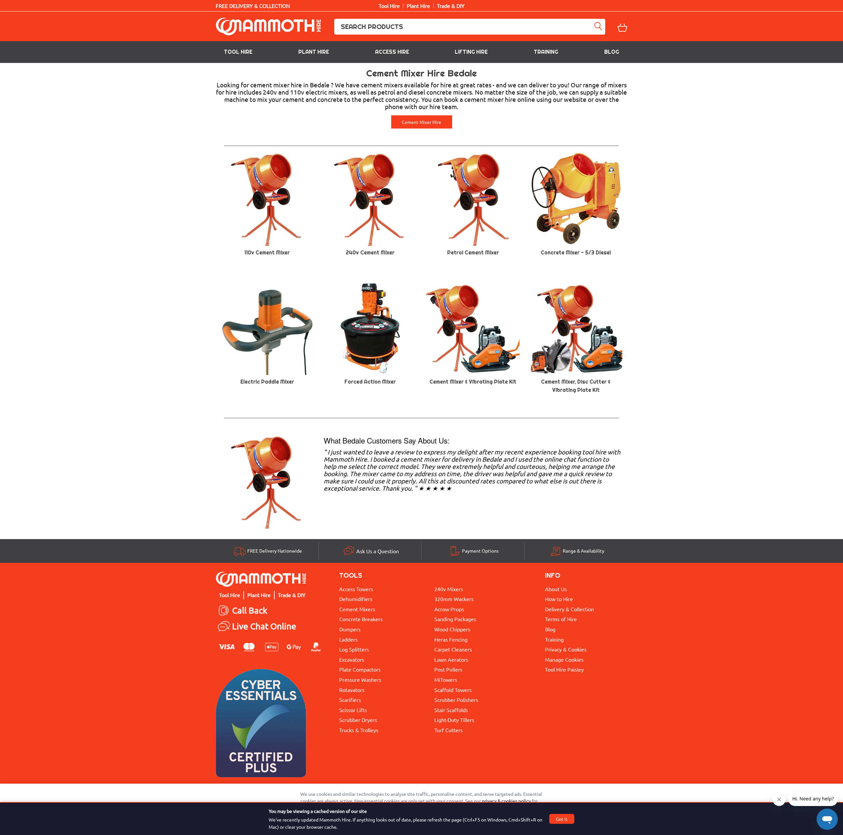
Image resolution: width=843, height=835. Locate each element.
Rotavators (352, 689)
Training (546, 51)
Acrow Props (449, 609)
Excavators (351, 659)
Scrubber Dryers (358, 719)
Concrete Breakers (361, 619)
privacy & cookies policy (506, 801)
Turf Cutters (448, 730)
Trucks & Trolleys (358, 730)
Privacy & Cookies (565, 649)
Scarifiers (350, 699)
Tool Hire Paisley (564, 669)
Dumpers (350, 629)
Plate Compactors (360, 669)
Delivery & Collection (569, 609)
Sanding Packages (455, 619)
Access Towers (356, 589)
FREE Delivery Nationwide (274, 551)
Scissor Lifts (353, 709)
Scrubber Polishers (456, 699)
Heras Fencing (451, 639)
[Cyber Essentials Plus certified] (261, 725)
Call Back (249, 610)
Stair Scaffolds (451, 709)
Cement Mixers (357, 609)
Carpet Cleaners (453, 649)
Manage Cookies (564, 659)
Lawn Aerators (451, 659)
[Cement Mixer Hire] (267, 480)
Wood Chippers (452, 629)
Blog (611, 51)
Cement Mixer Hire (421, 122)
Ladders (348, 639)
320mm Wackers (454, 598)
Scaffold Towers (453, 689)
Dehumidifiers (355, 598)
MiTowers (445, 679)
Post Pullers (448, 669)
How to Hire (559, 598)
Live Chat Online (264, 626)
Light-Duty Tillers (454, 719)
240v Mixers (448, 589)
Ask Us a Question (377, 551)
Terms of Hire (561, 619)
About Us (556, 589)
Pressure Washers (360, 679)
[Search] (599, 27)
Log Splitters (354, 649)
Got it (562, 819)
